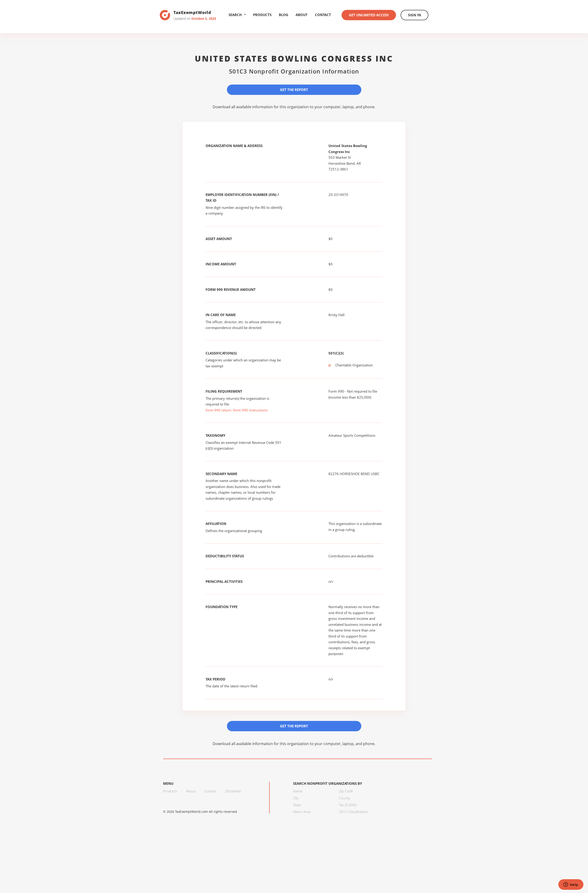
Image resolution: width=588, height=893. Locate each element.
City (296, 798)
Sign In (414, 15)
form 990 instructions (250, 410)
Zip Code (346, 791)
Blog (283, 14)
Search (235, 14)
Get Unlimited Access (369, 15)
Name (297, 791)
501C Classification (353, 811)
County (344, 798)
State (297, 804)
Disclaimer (233, 791)
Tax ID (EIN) (347, 804)
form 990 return (218, 410)
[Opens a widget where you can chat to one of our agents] (570, 885)
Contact (323, 14)
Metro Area (302, 811)
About (302, 14)
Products (262, 14)
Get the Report (294, 89)
